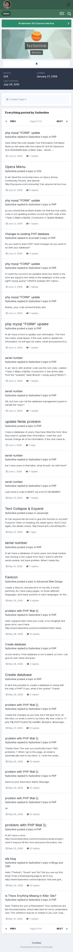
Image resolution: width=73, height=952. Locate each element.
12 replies (34, 634)
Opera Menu (15, 167)
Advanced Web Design (50, 581)
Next (60, 121)
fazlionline (10, 136)
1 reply (31, 445)
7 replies (33, 156)
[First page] (6, 121)
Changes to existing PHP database (27, 234)
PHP (54, 136)
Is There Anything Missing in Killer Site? (30, 895)
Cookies (36, 942)
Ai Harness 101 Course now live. (36, 23)
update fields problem (23, 422)
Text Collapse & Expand (24, 509)
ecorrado (34, 237)
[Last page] (67, 121)
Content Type (16, 99)
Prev (13, 121)
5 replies (33, 190)
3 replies (33, 253)
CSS (39, 171)
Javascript (42, 513)
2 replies (34, 663)
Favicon (11, 577)
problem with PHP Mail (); (22, 611)
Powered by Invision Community (36, 947)
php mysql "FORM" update (22, 132)
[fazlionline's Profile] (36, 63)
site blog (10, 858)
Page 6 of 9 (36, 121)
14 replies (34, 885)
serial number (14, 358)
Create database (15, 644)
